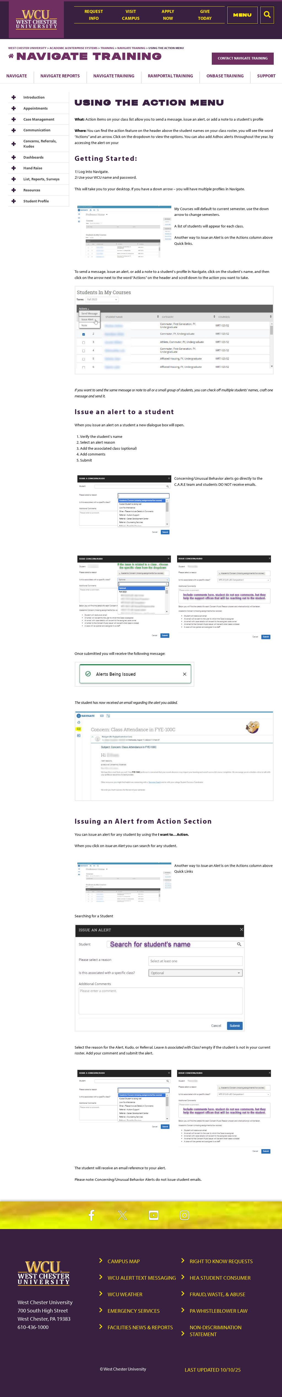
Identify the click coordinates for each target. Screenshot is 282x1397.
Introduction (34, 97)
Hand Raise (32, 168)
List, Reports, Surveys (41, 179)
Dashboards (33, 157)
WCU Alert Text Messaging (142, 1277)
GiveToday (205, 15)
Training (107, 48)
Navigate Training (131, 48)
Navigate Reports (60, 75)
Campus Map (124, 1261)
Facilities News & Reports (140, 1327)
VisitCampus (131, 15)
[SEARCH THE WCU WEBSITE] (267, 15)
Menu (242, 15)
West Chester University (27, 48)
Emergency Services (134, 1310)
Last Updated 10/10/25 (213, 1369)
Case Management (38, 119)
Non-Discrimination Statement (216, 1331)
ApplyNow (168, 15)
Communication (36, 130)
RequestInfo (94, 15)
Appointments (35, 108)
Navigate (16, 75)
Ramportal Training (170, 75)
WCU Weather (125, 1294)
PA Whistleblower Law (219, 1310)
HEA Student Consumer (220, 1277)
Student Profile (36, 201)
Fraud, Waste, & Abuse (217, 1294)
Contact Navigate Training (243, 58)
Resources (31, 190)
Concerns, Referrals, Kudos (40, 144)
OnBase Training (225, 75)
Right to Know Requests (221, 1261)
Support (266, 75)
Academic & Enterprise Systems (73, 48)
